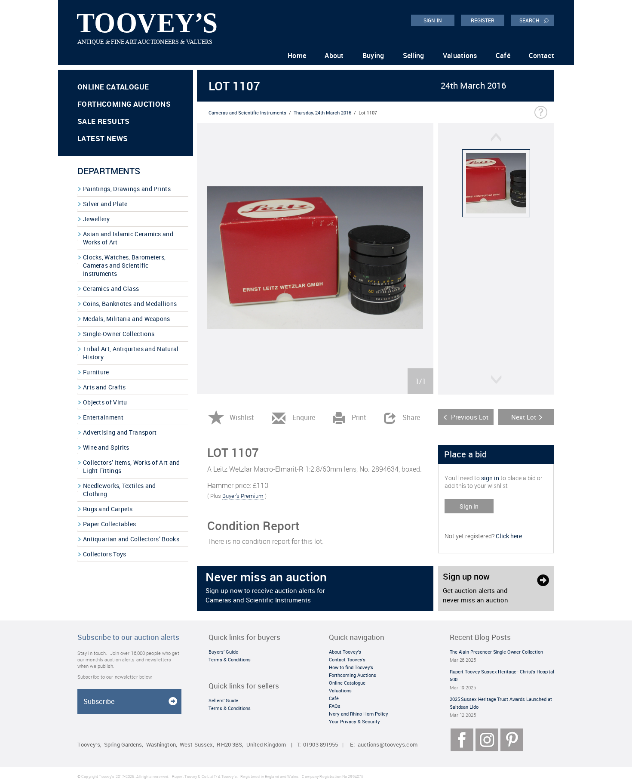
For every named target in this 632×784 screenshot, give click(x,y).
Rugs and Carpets (108, 509)
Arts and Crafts (104, 387)
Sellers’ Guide (223, 700)
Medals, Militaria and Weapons (126, 319)
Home (297, 55)
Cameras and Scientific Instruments (247, 112)
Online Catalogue (113, 87)
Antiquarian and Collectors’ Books (131, 539)
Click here (509, 536)
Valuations (460, 55)
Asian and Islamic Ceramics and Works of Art (128, 238)
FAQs (335, 706)
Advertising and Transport (120, 432)
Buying (373, 55)
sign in (490, 478)
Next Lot (523, 417)
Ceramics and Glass (111, 288)
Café (503, 55)
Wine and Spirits (106, 447)
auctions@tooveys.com (387, 744)
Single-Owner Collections (118, 334)
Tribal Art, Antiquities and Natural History (131, 353)
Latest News (102, 138)
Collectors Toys (104, 554)
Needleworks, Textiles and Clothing (119, 490)
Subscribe (98, 701)
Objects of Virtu (105, 402)
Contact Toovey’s (347, 659)
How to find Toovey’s (351, 667)
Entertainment (103, 417)
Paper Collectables (109, 524)
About (334, 55)
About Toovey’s (345, 651)
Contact (541, 55)
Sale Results (103, 121)
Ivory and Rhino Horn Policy (358, 713)
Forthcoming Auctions (124, 104)
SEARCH (534, 20)
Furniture (96, 372)
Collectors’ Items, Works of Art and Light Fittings (131, 466)
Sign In (469, 506)
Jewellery (96, 219)
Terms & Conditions (230, 659)
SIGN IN (432, 20)
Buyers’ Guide (223, 651)
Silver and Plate (105, 204)
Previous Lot (469, 417)
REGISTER (483, 20)
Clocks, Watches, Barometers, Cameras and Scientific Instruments (124, 265)
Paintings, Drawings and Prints (127, 189)
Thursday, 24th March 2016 (322, 112)
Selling (413, 55)
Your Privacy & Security (354, 721)
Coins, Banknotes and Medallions (130, 303)
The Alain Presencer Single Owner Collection (496, 651)
